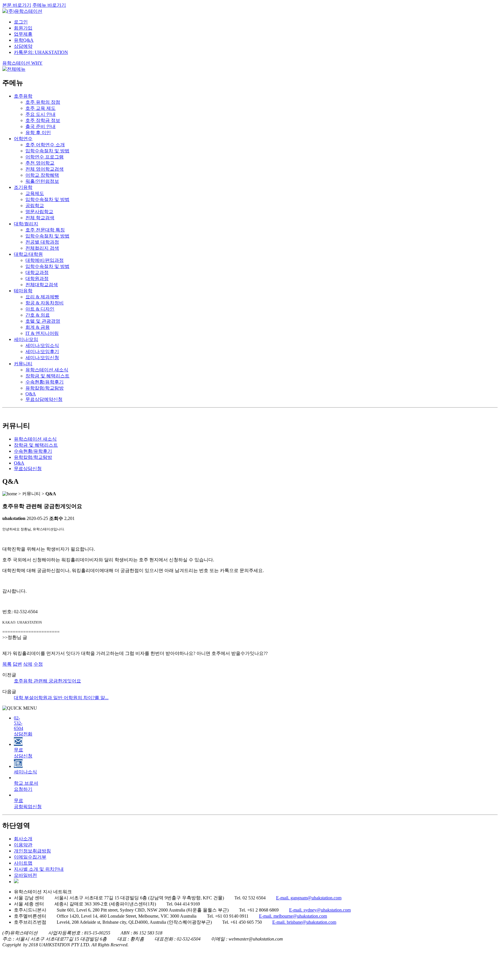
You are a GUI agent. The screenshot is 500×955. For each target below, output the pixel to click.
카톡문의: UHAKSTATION (41, 52)
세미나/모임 (26, 339)
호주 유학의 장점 (42, 102)
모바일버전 (25, 875)
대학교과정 (37, 272)
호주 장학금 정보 (42, 120)
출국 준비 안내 (40, 126)
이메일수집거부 (30, 856)
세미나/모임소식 (42, 345)
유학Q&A (24, 40)
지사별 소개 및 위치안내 (39, 869)
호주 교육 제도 (40, 108)
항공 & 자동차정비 (44, 302)
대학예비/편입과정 (44, 260)
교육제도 (34, 193)
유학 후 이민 (38, 132)
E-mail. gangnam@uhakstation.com (308, 897)
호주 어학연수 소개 (45, 144)
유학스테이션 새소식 (46, 369)
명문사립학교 (39, 211)
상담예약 (23, 46)
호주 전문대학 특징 (45, 229)
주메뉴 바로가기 (49, 5)
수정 (38, 664)
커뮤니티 (23, 363)
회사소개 (23, 838)
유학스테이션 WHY (22, 63)
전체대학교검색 (41, 284)
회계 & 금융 (37, 327)
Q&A (30, 393)
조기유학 (23, 187)
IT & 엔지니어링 (42, 333)
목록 (7, 664)
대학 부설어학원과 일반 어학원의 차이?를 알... (61, 697)
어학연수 (23, 138)
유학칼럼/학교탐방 (44, 388)
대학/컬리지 (26, 223)
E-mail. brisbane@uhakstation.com (304, 922)
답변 (17, 664)
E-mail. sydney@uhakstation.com (320, 909)
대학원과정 (37, 278)
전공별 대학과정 (42, 242)
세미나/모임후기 (42, 351)
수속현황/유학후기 (44, 381)
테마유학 (23, 290)
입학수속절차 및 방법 (47, 150)
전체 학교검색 (39, 217)
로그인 (21, 21)
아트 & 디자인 (39, 308)
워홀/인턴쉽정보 (42, 181)
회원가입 (23, 27)
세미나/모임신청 (42, 357)
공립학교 (34, 205)
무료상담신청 (28, 468)
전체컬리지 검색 (42, 248)
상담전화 (23, 725)
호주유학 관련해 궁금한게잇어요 (47, 680)
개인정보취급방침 (32, 850)
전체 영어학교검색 (44, 169)
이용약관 (23, 844)
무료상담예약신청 (43, 399)
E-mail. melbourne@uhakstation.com (293, 916)
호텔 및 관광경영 (42, 321)
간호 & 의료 (37, 315)
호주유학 (23, 96)
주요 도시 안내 (40, 114)
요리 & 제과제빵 (42, 296)
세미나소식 (25, 771)
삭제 (27, 664)
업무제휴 (23, 34)
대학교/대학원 (28, 254)
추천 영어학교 (39, 162)
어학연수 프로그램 (44, 156)
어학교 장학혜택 (42, 175)
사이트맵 (23, 863)
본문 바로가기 (16, 5)
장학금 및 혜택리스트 (47, 375)
